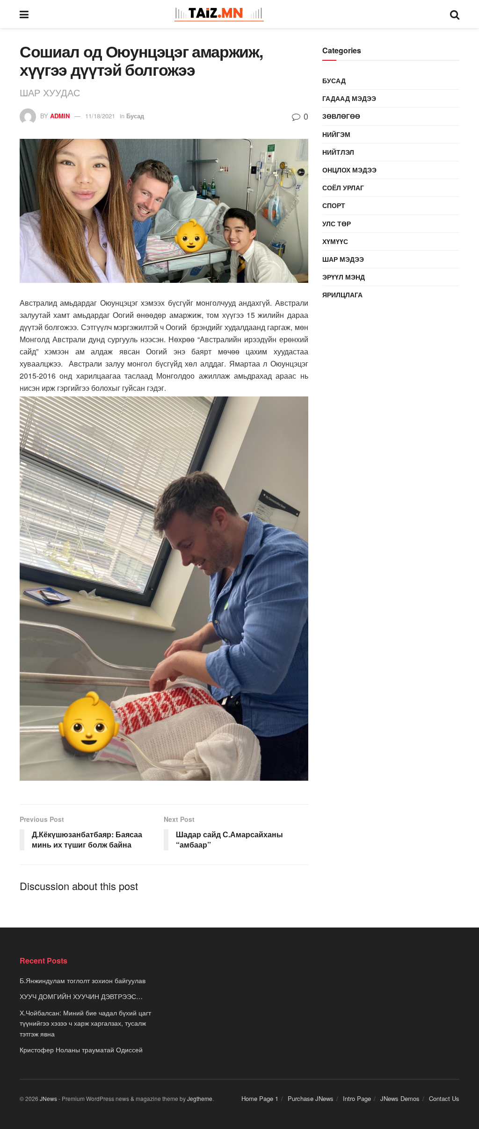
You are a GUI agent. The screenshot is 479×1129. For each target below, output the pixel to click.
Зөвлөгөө (341, 116)
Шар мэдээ (343, 259)
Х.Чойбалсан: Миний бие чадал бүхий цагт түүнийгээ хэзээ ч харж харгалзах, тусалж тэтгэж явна (85, 1023)
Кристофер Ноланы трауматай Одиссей (81, 1049)
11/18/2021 (100, 115)
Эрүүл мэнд (343, 276)
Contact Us (444, 1098)
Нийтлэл (338, 152)
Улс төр (336, 223)
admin (60, 115)
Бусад (135, 115)
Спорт (333, 205)
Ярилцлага (342, 294)
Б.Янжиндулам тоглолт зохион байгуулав (82, 980)
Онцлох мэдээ (349, 169)
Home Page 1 (259, 1098)
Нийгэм (336, 134)
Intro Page (357, 1098)
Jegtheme (199, 1098)
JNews (48, 1098)
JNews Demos (400, 1098)
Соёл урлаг (343, 187)
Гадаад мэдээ (349, 98)
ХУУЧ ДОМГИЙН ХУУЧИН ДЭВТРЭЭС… (81, 996)
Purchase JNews (311, 1098)
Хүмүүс (335, 241)
